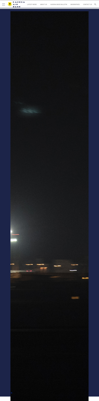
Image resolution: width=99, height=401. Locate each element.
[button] (3, 4)
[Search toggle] (95, 4)
